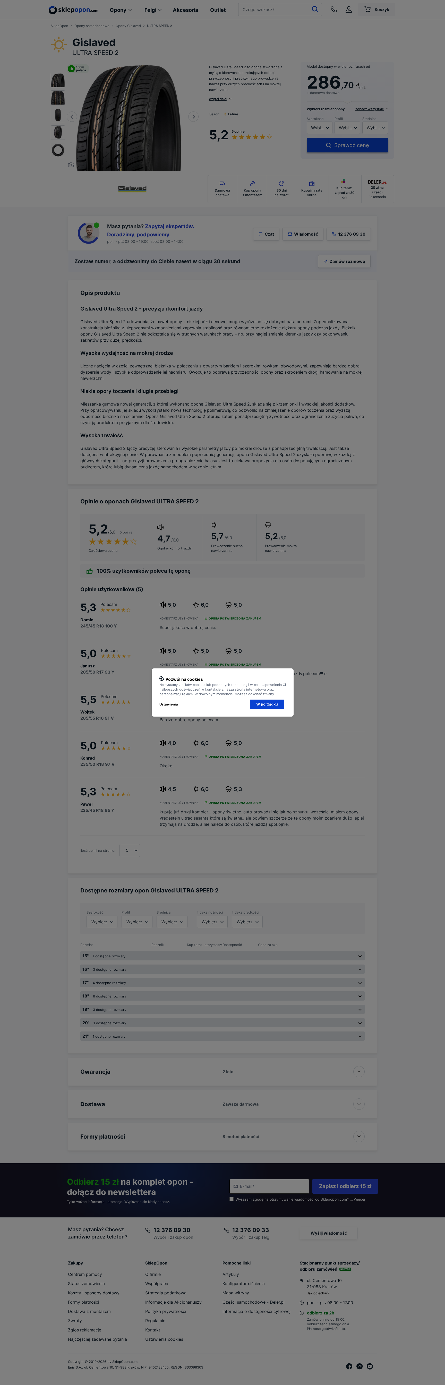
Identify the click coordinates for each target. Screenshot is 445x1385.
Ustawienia (168, 704)
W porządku (267, 704)
